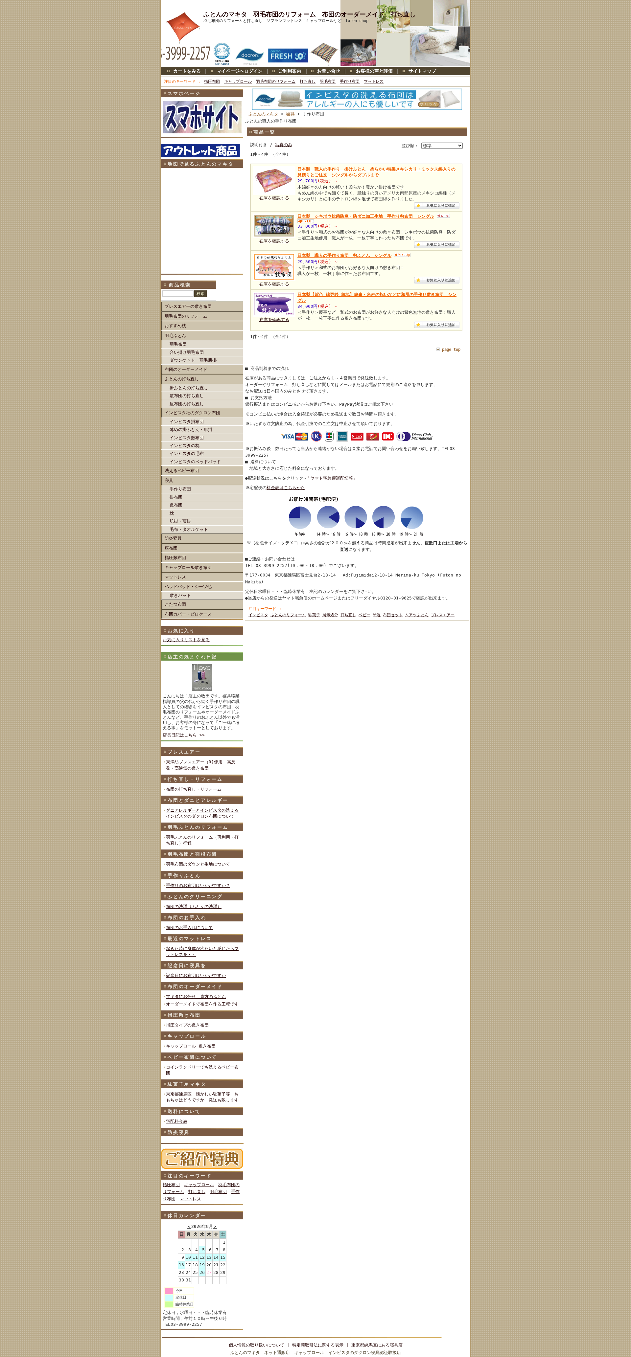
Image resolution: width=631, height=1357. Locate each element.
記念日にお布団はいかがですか (196, 975)
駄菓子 (314, 615)
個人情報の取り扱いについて (256, 1345)
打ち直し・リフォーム (195, 779)
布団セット (393, 615)
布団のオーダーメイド (186, 369)
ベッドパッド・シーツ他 (188, 586)
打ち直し (308, 81)
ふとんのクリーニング (195, 896)
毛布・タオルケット (189, 529)
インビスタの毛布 (187, 453)
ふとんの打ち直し (182, 378)
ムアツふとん (417, 615)
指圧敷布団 (175, 557)
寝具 (169, 480)
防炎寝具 (173, 538)
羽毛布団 (328, 81)
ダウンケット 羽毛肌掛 (193, 360)
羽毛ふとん (175, 335)
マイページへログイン (240, 71)
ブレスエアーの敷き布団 (188, 306)
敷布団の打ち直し (187, 395)
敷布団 (176, 505)
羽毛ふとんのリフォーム (198, 827)
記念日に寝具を (187, 965)
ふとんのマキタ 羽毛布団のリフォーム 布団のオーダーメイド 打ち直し (309, 14)
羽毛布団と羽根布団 (192, 854)
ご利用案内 (289, 71)
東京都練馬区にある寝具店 (377, 1345)
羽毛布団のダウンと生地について (198, 864)
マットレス (374, 81)
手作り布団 (350, 81)
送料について (184, 1111)
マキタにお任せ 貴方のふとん (196, 996)
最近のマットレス (190, 938)
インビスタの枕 (184, 445)
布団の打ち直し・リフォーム (194, 789)
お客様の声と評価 (374, 71)
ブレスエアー (184, 752)
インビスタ (258, 615)
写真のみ (283, 144)
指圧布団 (212, 81)
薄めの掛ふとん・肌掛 (191, 429)
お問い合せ (328, 71)
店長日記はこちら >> (184, 735)
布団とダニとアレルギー (198, 800)
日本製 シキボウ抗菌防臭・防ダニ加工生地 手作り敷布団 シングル (365, 216)
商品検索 (180, 284)
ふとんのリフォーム (288, 615)
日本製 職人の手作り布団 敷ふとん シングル (344, 255)
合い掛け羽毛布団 (187, 352)
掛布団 (176, 497)
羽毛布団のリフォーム (275, 81)
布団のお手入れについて (189, 927)
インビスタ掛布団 (187, 421)
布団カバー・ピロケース (188, 614)
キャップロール (238, 81)
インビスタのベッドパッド (195, 461)
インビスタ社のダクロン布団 (192, 412)
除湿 (377, 615)
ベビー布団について (192, 1057)
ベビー (364, 615)
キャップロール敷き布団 (188, 567)
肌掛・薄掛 (180, 521)
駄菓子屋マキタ (187, 1084)
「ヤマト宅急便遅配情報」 (331, 478)
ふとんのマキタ (263, 113)
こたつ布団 (175, 604)
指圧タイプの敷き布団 (187, 1025)
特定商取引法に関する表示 (317, 1345)
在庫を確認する (274, 197)
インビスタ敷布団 (187, 437)
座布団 (171, 548)
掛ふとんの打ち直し (189, 387)
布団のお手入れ (187, 917)
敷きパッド (180, 595)
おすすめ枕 (175, 325)
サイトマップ (422, 71)
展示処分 (330, 615)
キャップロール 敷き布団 (191, 1046)
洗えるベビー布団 (182, 470)
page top (451, 349)
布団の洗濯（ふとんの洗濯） (194, 906)
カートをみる (187, 71)
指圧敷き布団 (184, 1015)
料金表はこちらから (286, 487)
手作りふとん (184, 875)
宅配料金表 (176, 1121)
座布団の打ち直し (187, 403)
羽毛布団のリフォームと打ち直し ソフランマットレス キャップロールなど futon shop (285, 20)
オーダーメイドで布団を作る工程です (202, 1004)
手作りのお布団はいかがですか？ (198, 885)
